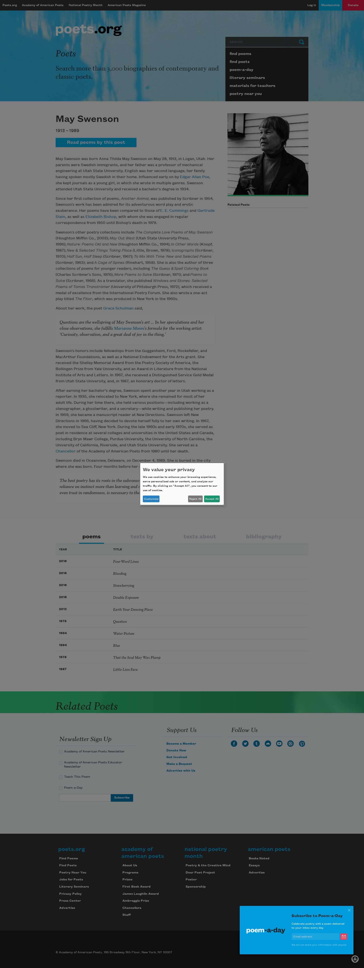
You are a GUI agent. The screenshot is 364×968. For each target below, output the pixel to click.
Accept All (211, 498)
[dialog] (182, 484)
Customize (151, 498)
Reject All (195, 498)
